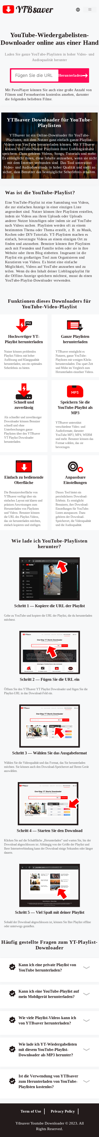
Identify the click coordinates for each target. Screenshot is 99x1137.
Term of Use (31, 1111)
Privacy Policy (63, 1111)
